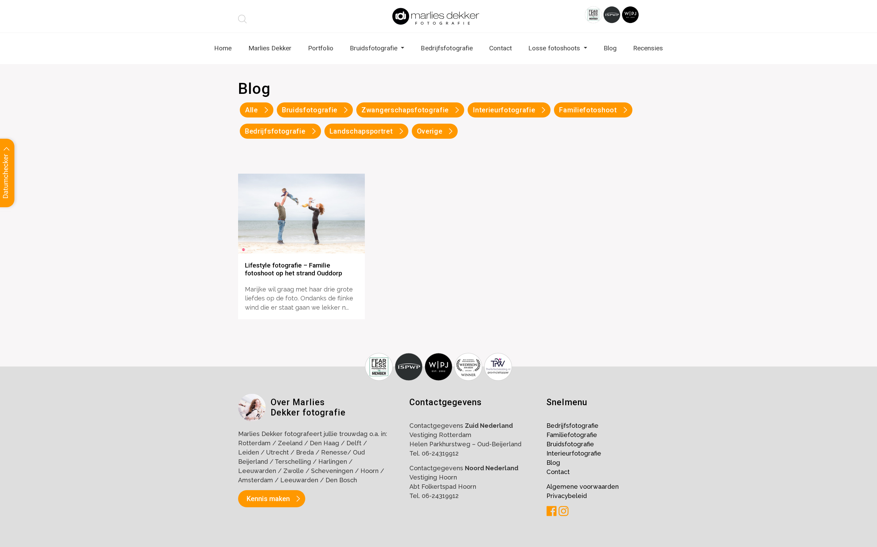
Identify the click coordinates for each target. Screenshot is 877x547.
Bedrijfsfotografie (447, 48)
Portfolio (320, 48)
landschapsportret (361, 131)
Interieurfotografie (573, 453)
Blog (610, 48)
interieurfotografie (504, 110)
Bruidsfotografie (374, 48)
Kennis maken (268, 499)
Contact (500, 48)
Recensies (648, 48)
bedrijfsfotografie (275, 131)
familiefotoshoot (588, 110)
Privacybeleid (566, 495)
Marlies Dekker (270, 48)
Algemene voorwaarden (582, 486)
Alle (251, 110)
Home (223, 48)
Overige (430, 131)
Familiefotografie (571, 434)
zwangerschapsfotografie (405, 110)
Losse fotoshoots (555, 48)
